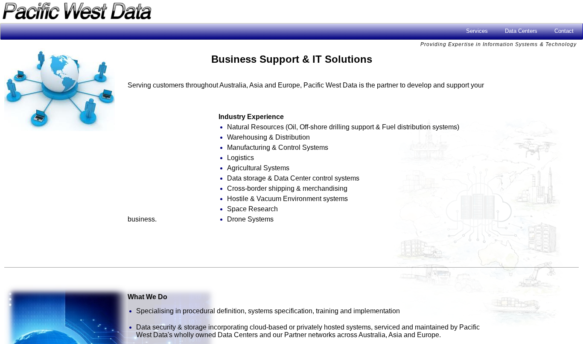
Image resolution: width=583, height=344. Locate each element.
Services (477, 31)
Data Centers (521, 31)
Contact (564, 31)
